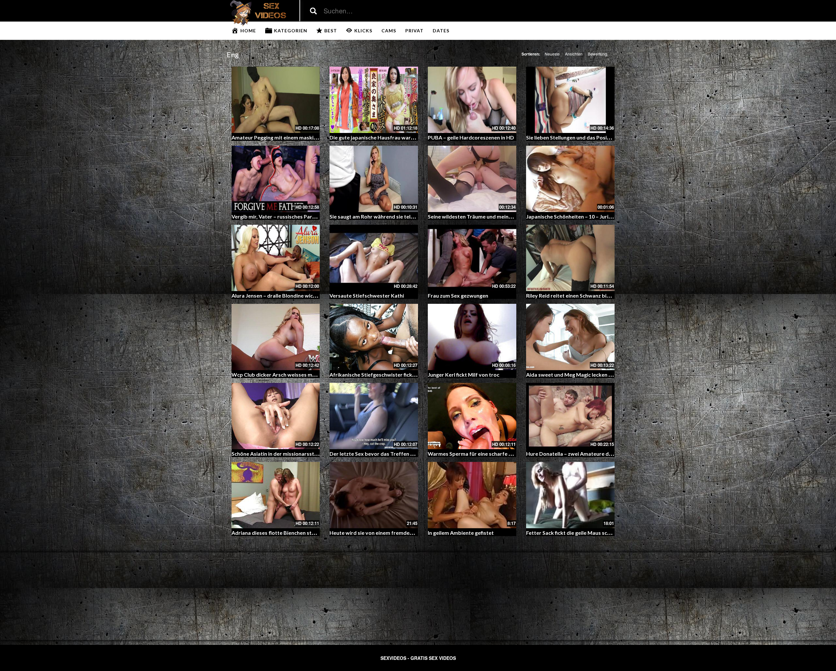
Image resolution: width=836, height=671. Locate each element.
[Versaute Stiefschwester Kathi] (374, 258)
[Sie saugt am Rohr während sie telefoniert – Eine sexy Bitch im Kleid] (374, 179)
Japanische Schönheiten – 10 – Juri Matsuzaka (581, 216)
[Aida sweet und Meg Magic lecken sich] (570, 337)
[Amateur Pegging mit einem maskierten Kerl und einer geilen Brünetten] (276, 100)
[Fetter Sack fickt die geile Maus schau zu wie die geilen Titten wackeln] (570, 495)
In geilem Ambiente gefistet (461, 533)
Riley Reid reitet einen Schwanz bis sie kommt (580, 295)
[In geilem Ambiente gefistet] (472, 495)
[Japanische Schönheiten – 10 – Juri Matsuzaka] (570, 179)
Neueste (552, 54)
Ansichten (574, 54)
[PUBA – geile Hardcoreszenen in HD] (472, 100)
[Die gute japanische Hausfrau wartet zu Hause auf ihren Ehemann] (374, 100)
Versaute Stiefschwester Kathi (367, 295)
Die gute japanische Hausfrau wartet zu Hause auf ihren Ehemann (408, 137)
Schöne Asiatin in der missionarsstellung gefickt (289, 453)
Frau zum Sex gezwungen (458, 295)
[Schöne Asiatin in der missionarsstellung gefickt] (276, 416)
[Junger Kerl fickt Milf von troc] (472, 337)
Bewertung (597, 54)
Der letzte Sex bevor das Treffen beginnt (379, 453)
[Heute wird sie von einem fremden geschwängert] (374, 495)
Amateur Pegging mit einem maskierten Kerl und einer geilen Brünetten (317, 137)
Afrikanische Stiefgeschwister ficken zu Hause (385, 374)
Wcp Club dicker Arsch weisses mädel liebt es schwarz (297, 374)
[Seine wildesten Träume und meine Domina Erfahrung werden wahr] (472, 179)
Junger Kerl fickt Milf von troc (463, 374)
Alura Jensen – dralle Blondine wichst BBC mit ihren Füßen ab (305, 295)
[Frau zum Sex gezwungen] (472, 258)
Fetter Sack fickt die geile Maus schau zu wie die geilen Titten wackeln (609, 533)
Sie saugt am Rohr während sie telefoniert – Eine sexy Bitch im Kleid (411, 216)
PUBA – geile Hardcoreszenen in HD (471, 137)
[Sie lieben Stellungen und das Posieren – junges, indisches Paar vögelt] (570, 100)
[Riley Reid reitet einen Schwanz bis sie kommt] (570, 258)
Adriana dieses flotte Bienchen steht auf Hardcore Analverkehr (308, 533)
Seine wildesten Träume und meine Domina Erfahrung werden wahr (509, 216)
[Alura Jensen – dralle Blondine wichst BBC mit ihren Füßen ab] (276, 258)
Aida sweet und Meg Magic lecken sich (572, 374)
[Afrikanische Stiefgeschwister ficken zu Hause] (374, 337)
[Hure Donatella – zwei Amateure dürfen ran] (570, 416)
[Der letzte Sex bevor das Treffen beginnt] (374, 416)
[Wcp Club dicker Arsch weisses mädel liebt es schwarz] (276, 337)
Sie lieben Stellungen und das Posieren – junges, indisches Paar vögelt (609, 137)
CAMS (388, 30)
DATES (441, 30)
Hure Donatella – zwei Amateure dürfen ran (578, 453)
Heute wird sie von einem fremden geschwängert (389, 533)
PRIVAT (414, 30)
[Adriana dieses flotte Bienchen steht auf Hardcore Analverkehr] (276, 495)
